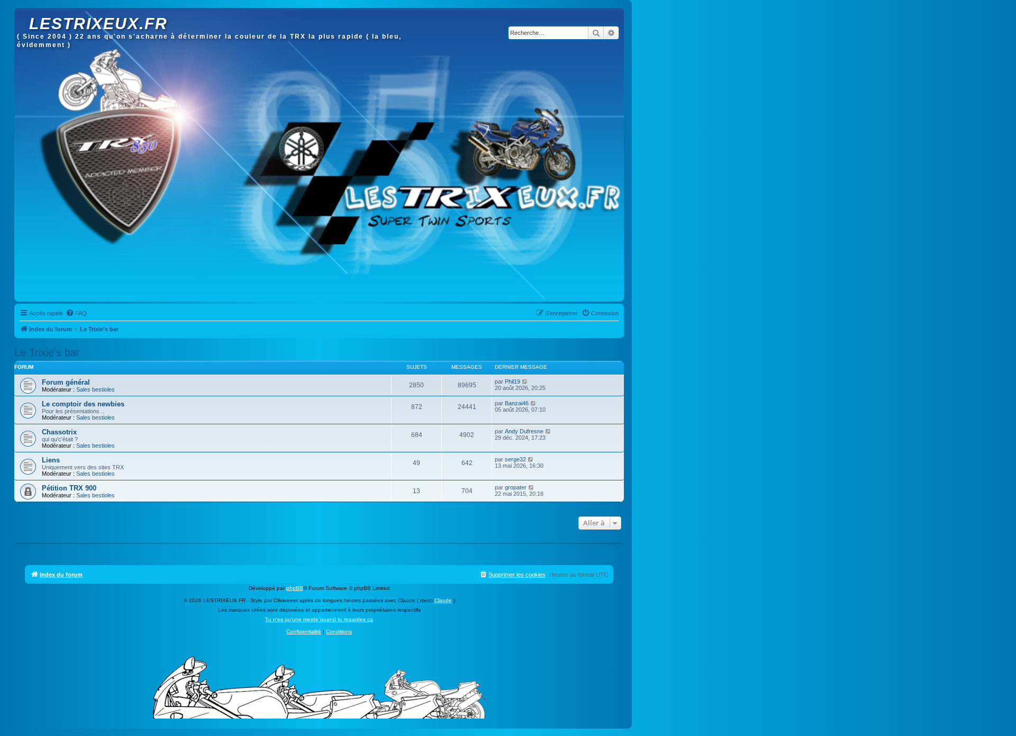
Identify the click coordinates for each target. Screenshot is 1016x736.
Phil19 (512, 381)
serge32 (515, 459)
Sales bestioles (95, 389)
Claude (443, 600)
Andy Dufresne (524, 431)
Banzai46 (517, 403)
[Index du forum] (23, 13)
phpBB (294, 588)
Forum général (66, 382)
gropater (516, 487)
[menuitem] (76, 313)
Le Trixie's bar (47, 352)
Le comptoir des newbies (83, 404)
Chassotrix (59, 432)
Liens (51, 460)
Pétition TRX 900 (69, 488)
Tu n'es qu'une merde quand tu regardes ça (319, 619)
